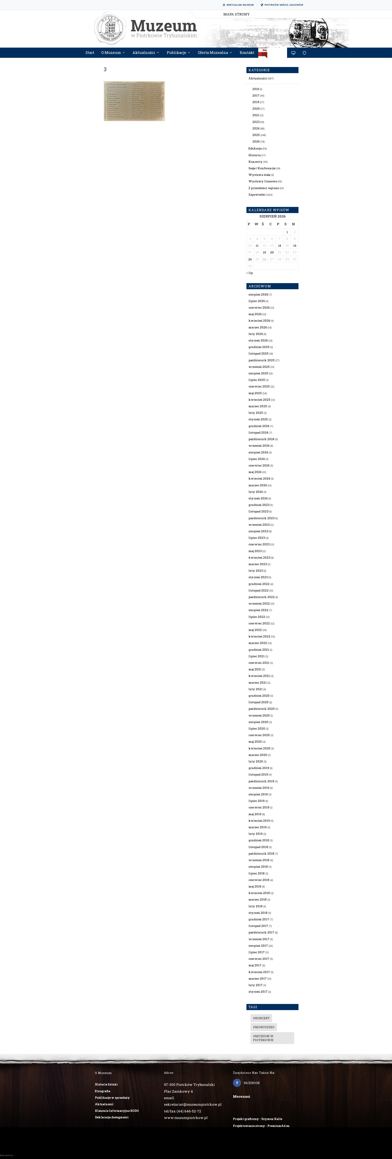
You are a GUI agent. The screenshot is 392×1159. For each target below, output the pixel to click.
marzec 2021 (257, 682)
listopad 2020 (258, 702)
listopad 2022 (258, 590)
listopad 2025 (258, 353)
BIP (272, 54)
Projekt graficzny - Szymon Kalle (257, 1119)
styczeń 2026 (258, 340)
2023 (255, 122)
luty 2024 (255, 492)
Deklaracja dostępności (112, 1117)
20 (272, 252)
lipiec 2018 (256, 873)
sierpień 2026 (258, 294)
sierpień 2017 (258, 946)
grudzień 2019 (258, 768)
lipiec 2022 (256, 617)
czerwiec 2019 (258, 807)
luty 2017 (255, 985)
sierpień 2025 (258, 373)
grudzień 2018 (258, 840)
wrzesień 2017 (258, 939)
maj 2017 (254, 965)
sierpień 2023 (258, 531)
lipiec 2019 (256, 801)
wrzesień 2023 (259, 525)
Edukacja (255, 148)
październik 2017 (261, 932)
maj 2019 (254, 814)
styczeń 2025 (258, 419)
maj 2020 (255, 742)
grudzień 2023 (258, 505)
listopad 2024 (258, 432)
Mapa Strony (236, 14)
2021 (255, 115)
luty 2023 (255, 571)
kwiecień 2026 (259, 321)
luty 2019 (255, 834)
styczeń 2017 (257, 992)
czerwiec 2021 (258, 663)
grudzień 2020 (259, 696)
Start (90, 53)
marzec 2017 (257, 978)
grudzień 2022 (259, 584)
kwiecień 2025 (259, 400)
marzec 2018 (257, 899)
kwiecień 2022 (259, 636)
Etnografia (102, 1091)
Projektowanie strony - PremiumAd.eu (261, 1126)
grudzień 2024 (258, 426)
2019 (255, 102)
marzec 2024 (257, 485)
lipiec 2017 (256, 952)
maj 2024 (255, 472)
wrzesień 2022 (259, 603)
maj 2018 (254, 886)
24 (250, 259)
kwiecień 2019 (259, 821)
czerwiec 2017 (258, 959)
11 (257, 246)
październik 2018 (261, 853)
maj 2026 (255, 314)
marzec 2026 (257, 327)
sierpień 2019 (258, 794)
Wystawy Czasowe (262, 181)
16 (294, 246)
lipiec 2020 (256, 728)
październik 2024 (261, 439)
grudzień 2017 (258, 919)
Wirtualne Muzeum (240, 5)
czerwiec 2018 (258, 880)
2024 (255, 128)
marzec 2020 (257, 755)
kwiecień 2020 (259, 748)
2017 (255, 95)
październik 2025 (261, 360)
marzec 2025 (257, 406)
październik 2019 (261, 781)
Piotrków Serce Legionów (284, 5)
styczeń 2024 (258, 498)
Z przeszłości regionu (263, 188)
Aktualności (144, 53)
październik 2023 (261, 518)
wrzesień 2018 (258, 860)
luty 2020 (255, 761)
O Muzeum (111, 53)
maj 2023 (255, 551)
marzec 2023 (257, 564)
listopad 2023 (258, 511)
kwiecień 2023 (259, 557)
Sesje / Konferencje (261, 168)
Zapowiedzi (257, 195)
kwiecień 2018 (259, 893)
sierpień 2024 (258, 452)
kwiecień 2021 (259, 676)
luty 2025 (255, 413)
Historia (254, 155)
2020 (256, 109)
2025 (256, 135)
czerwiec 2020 (259, 735)
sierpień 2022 (258, 610)
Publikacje (176, 53)
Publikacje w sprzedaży (112, 1098)
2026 (255, 141)
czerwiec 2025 (259, 386)
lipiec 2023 (256, 538)
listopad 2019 (258, 774)
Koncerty (255, 162)
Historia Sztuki (106, 1084)
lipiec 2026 (256, 301)
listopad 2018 (258, 847)
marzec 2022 (257, 643)
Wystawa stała (259, 175)
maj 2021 (254, 669)
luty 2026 (255, 334)
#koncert (261, 1018)
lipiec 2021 (256, 656)
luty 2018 (255, 906)
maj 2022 (255, 630)
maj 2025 (255, 393)
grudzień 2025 (259, 347)
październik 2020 (261, 709)
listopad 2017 (258, 926)
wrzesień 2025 (259, 367)
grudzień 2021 (258, 650)
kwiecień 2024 (259, 478)
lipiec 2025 (256, 380)
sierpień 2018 (258, 867)
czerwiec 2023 (259, 544)
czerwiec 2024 (259, 465)
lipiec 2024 (256, 459)
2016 (255, 89)
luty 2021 (255, 689)
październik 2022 (261, 597)
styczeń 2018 (257, 913)
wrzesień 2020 (259, 715)
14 (279, 246)
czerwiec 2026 (259, 307)
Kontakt (247, 53)
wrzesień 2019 (258, 788)
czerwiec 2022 (259, 623)
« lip (249, 273)
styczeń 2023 (258, 577)
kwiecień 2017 (259, 972)
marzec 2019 (257, 827)
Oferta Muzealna (213, 53)
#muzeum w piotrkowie (263, 1038)
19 (264, 252)
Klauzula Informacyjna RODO (117, 1111)
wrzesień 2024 (259, 446)
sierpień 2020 (258, 722)
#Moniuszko (264, 1027)
